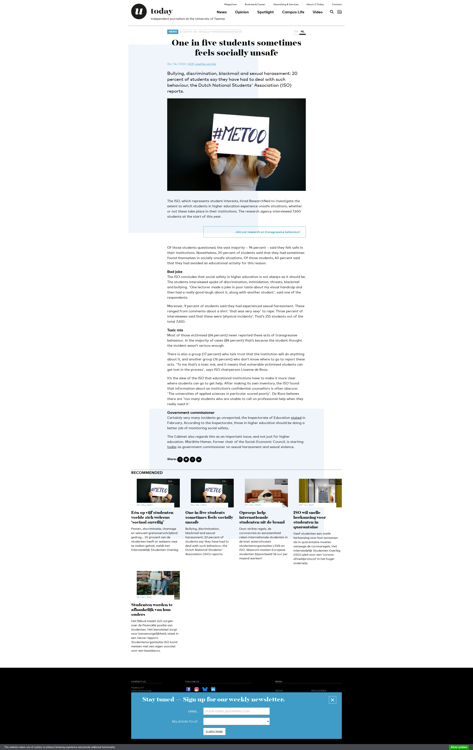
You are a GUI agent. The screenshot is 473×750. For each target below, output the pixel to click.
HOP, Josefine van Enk (202, 63)
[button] (332, 700)
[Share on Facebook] (180, 459)
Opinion (242, 12)
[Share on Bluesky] (186, 459)
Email (193, 711)
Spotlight (265, 12)
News (222, 12)
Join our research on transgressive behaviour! (267, 232)
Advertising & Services (285, 4)
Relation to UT (185, 721)
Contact (337, 4)
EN (296, 31)
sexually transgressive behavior (220, 32)
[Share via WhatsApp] (192, 459)
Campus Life (293, 12)
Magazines (230, 4)
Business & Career (255, 4)
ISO (195, 32)
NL (302, 31)
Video (318, 12)
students (186, 32)
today (172, 447)
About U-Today (315, 4)
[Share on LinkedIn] (199, 459)
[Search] (339, 12)
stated (296, 417)
